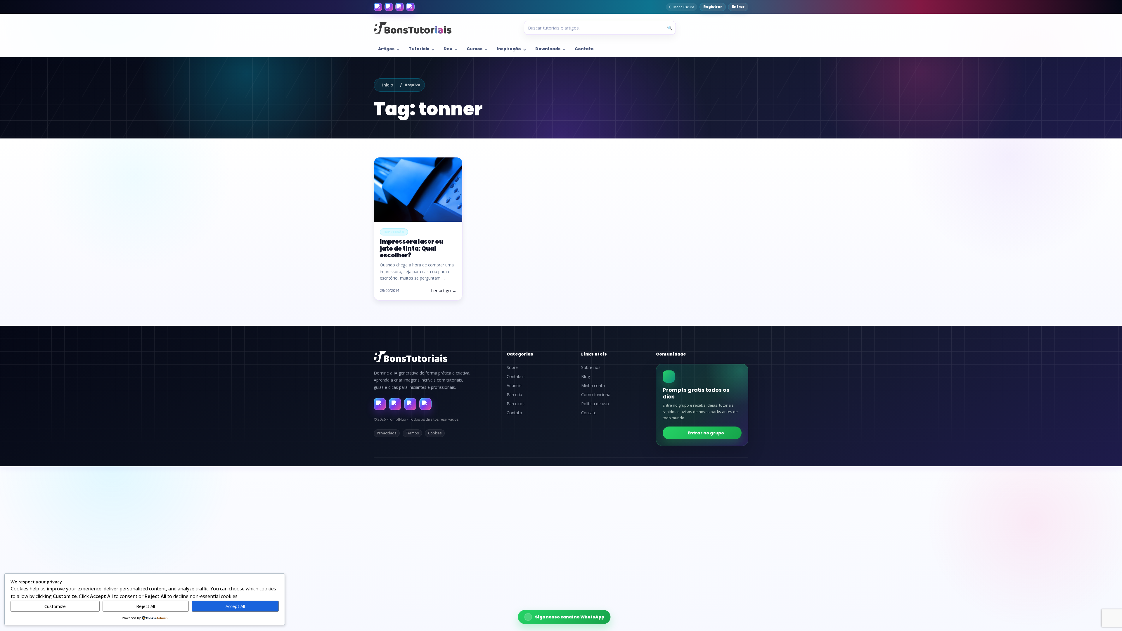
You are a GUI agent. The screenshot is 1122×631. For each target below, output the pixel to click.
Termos (412, 433)
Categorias (520, 354)
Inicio (387, 85)
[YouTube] (410, 7)
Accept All (235, 606)
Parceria (514, 394)
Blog (585, 376)
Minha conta (593, 385)
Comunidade (671, 354)
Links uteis (594, 354)
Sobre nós (590, 367)
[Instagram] (389, 7)
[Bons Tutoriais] (412, 28)
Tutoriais (419, 49)
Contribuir (516, 376)
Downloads (547, 49)
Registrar (712, 6)
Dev (448, 49)
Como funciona (595, 394)
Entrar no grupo (706, 433)
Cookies (434, 433)
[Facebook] (378, 7)
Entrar (738, 6)
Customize (55, 606)
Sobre (512, 367)
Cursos (474, 49)
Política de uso (595, 403)
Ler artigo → (443, 290)
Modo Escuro (683, 7)
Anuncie (514, 385)
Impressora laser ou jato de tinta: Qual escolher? (411, 248)
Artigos (386, 49)
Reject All (145, 606)
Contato (584, 49)
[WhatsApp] (399, 7)
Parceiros (515, 403)
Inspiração (509, 49)
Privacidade (386, 433)
